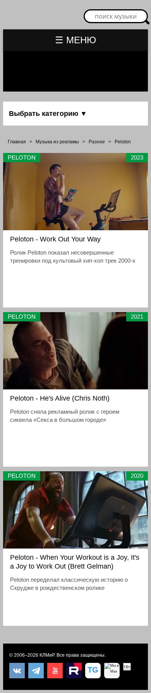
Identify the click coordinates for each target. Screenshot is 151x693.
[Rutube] (74, 670)
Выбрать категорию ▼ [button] (48, 113)
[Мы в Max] (112, 670)
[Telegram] (36, 670)
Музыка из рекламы (57, 141)
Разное (97, 141)
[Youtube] (55, 670)
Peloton (123, 141)
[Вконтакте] (17, 670)
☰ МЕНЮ (75, 40)
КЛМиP (46, 655)
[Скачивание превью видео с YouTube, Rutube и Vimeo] (93, 670)
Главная (17, 141)
